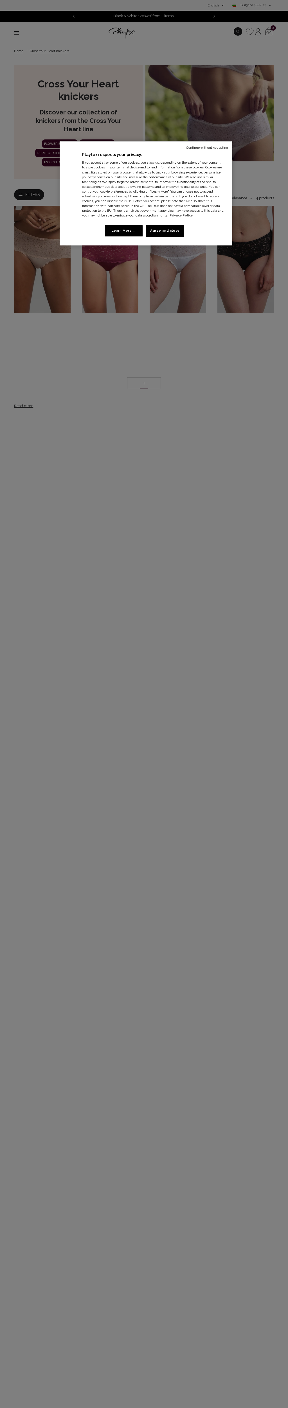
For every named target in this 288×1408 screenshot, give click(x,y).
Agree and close (165, 231)
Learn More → (124, 231)
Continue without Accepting (207, 147)
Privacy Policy (181, 215)
